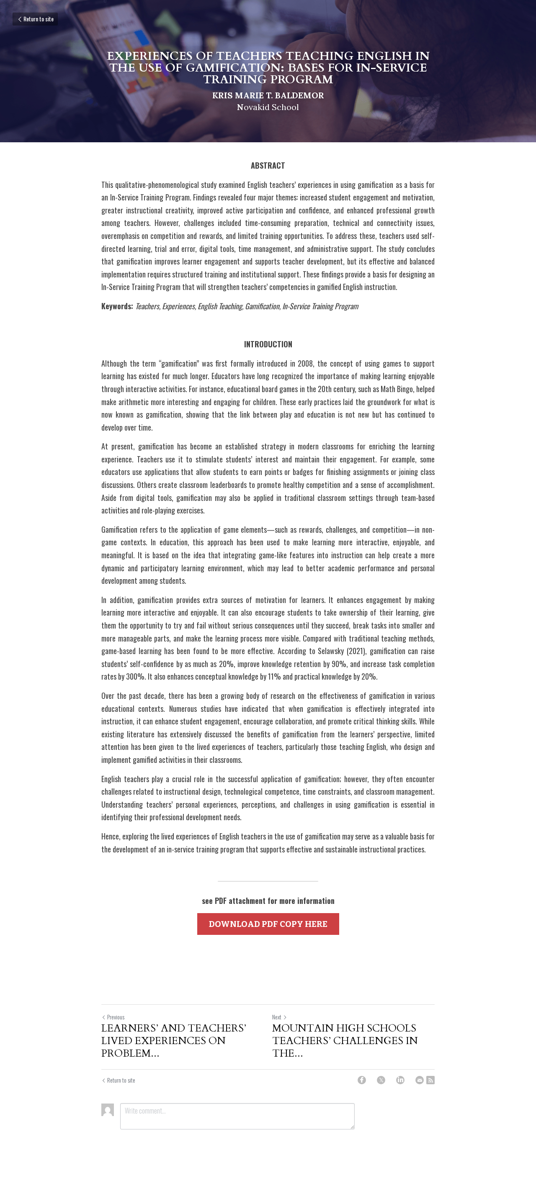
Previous (115, 1016)
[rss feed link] (430, 1080)
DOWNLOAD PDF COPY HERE (268, 924)
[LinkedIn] (400, 1080)
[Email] (419, 1080)
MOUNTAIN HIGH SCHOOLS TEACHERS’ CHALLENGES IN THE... (345, 1041)
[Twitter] (381, 1080)
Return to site (38, 18)
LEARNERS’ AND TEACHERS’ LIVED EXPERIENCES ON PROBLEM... (173, 1041)
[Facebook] (362, 1080)
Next (276, 1016)
